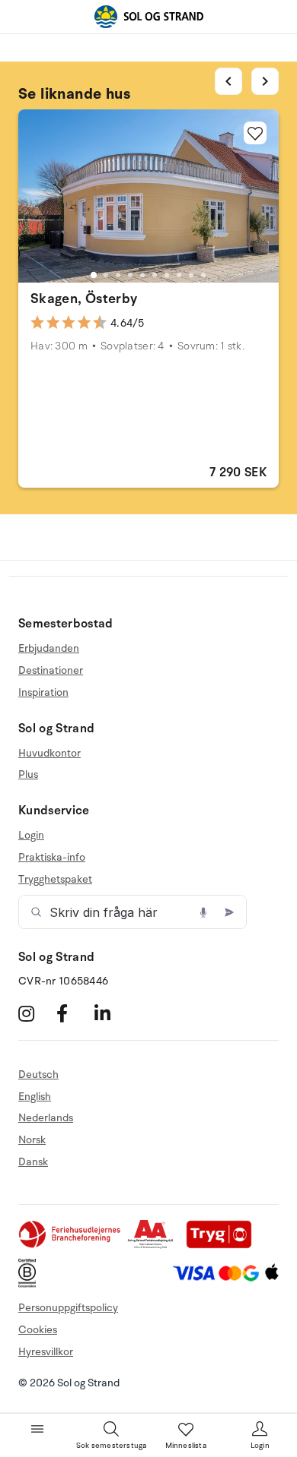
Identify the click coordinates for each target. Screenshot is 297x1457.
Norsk (32, 1140)
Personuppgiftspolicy (68, 1308)
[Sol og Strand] (148, 16)
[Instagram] (35, 1014)
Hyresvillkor (45, 1352)
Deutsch (38, 1075)
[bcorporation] (30, 1284)
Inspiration (43, 692)
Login (31, 835)
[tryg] (223, 1245)
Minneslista (185, 1445)
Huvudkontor (49, 753)
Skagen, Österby (83, 298)
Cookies (37, 1330)
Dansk (33, 1162)
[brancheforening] (70, 1245)
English (34, 1096)
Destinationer (50, 670)
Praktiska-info (51, 857)
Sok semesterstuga (111, 1445)
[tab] (93, 275)
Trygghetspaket (55, 879)
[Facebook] (73, 1014)
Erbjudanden (48, 649)
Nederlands (45, 1118)
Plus (28, 774)
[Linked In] (111, 1014)
